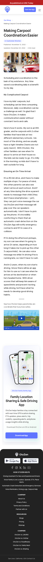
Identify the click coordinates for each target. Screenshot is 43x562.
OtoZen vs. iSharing (21, 549)
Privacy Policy (22, 502)
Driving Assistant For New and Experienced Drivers (21, 476)
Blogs (21, 518)
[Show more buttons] (37, 328)
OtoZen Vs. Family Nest (21, 545)
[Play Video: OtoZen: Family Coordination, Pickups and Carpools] (21, 318)
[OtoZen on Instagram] (16, 468)
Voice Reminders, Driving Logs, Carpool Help (21, 489)
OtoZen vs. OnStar (21, 538)
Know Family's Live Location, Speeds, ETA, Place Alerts (21, 481)
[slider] (21, 328)
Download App (21, 435)
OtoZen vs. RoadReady (21, 542)
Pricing (21, 522)
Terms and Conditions (21, 506)
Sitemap (22, 525)
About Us (21, 499)
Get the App (30, 9)
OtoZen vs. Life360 (21, 535)
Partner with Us (21, 509)
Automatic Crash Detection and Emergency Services (21, 486)
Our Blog (7, 20)
